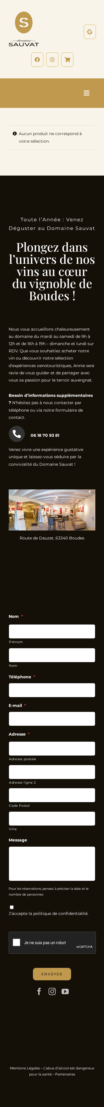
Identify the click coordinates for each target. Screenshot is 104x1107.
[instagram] (52, 991)
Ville (13, 829)
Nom (13, 666)
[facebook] (39, 991)
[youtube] (65, 991)
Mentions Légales (25, 1068)
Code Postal (19, 806)
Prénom (16, 642)
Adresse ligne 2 (22, 782)
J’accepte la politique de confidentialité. (48, 913)
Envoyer (52, 974)
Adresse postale (22, 759)
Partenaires (65, 1074)
